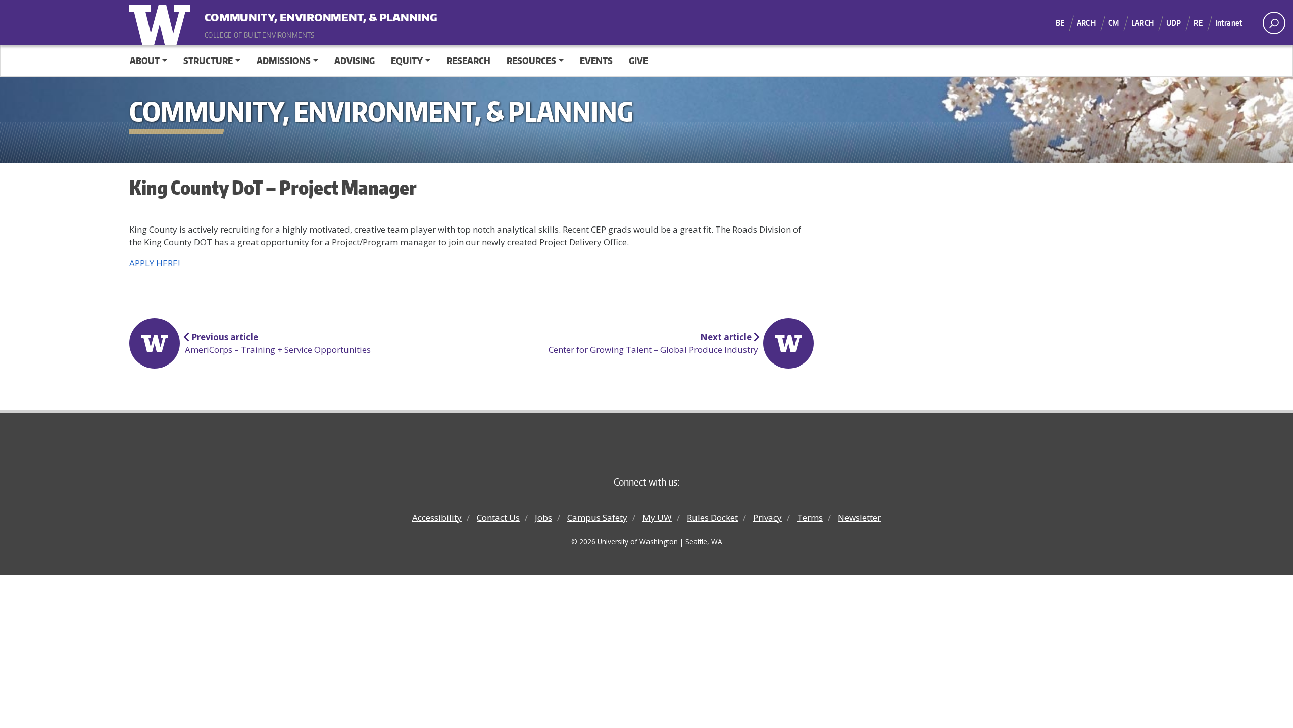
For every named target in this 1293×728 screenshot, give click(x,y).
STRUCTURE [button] (208, 60)
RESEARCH (468, 60)
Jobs (543, 517)
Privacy (767, 517)
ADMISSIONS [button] (284, 60)
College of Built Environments (667, 444)
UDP (1173, 23)
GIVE (638, 60)
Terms (810, 517)
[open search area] (1274, 23)
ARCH (1086, 23)
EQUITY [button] (407, 60)
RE (1197, 23)
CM (1113, 23)
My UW (657, 517)
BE (1060, 23)
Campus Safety (597, 517)
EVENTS (596, 60)
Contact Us (498, 517)
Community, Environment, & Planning (267, 15)
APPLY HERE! (154, 263)
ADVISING (354, 60)
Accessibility (437, 517)
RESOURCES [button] (531, 60)
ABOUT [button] (145, 60)
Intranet (1228, 23)
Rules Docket (712, 517)
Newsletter (859, 517)
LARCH (1142, 23)
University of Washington (162, 23)
